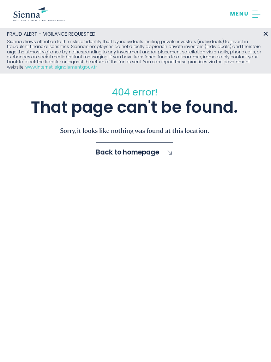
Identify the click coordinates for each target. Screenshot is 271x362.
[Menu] (245, 14)
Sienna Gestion (39, 14)
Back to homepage (127, 153)
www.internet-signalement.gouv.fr (61, 67)
